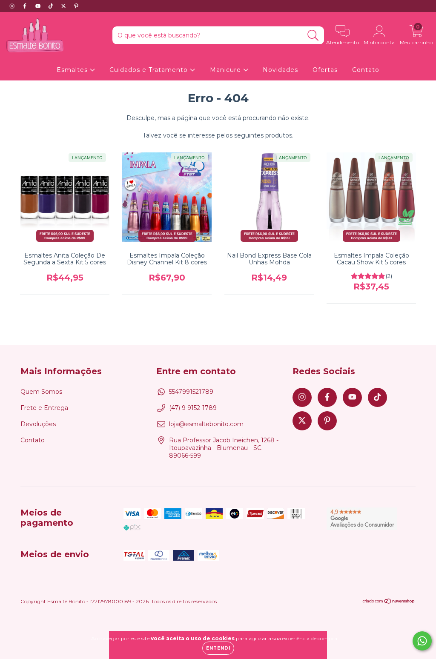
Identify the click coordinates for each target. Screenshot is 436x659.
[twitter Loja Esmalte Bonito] (64, 6)
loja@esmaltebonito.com (206, 424)
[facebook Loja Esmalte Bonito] (25, 6)
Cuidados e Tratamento (149, 70)
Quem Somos (41, 391)
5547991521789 (191, 391)
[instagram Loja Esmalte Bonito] (12, 6)
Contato (365, 70)
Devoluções (38, 424)
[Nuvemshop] (389, 602)
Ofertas (325, 70)
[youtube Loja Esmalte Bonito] (38, 6)
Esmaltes (73, 70)
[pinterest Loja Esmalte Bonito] (76, 6)
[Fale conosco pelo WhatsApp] (422, 640)
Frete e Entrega (44, 408)
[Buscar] (313, 36)
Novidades (280, 70)
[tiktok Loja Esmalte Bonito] (51, 6)
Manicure (226, 70)
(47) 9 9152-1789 (193, 408)
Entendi (218, 648)
